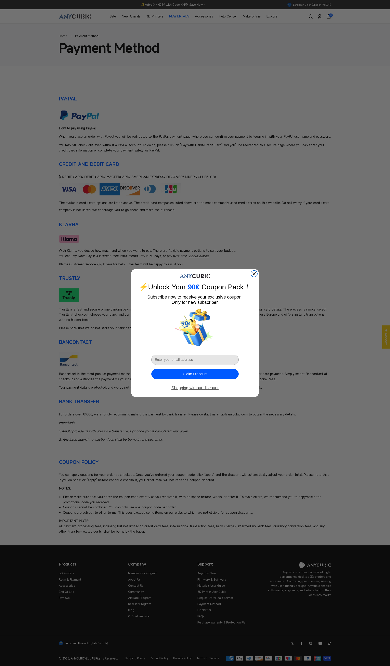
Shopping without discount (195, 388)
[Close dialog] (254, 273)
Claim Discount (195, 374)
